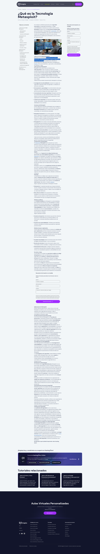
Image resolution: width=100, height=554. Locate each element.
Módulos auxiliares (23, 42)
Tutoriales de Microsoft (52, 526)
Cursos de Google (33, 534)
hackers (36, 64)
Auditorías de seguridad (24, 65)
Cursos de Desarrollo (33, 524)
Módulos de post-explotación (23, 45)
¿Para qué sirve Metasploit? (23, 31)
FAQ (19, 525)
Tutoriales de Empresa (51, 532)
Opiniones (66, 534)
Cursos (42, 4)
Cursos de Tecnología (34, 528)
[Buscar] (73, 4)
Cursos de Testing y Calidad (35, 532)
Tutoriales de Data (51, 530)
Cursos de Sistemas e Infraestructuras (36, 541)
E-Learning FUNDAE (68, 524)
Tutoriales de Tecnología (52, 528)
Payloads (21, 40)
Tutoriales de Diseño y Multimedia (53, 534)
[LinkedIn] (24, 533)
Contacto (21, 530)
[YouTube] (22, 533)
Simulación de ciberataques (22, 59)
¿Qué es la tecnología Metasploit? (23, 28)
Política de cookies (33, 546)
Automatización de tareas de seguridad (24, 63)
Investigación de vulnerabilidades (23, 56)
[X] (19, 533)
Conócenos (67, 530)
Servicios (66, 526)
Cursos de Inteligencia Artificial (35, 537)
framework (37, 142)
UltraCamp (67, 528)
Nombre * (37, 279)
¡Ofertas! (52, 4)
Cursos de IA (47, 4)
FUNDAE (57, 4)
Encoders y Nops (23, 47)
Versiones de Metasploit (24, 34)
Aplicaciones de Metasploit (22, 50)
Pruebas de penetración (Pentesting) (24, 53)
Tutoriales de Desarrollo (52, 524)
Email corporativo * (39, 284)
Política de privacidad (23, 546)
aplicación (36, 156)
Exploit (21, 39)
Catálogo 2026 (36, 4)
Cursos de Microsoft (33, 526)
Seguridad (24, 9)
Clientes (66, 532)
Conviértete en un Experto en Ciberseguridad (22, 68)
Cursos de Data (33, 530)
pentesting (53, 31)
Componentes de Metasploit (22, 36)
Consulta (37, 288)
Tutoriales (19, 9)
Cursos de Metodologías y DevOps (36, 539)
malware (52, 182)
